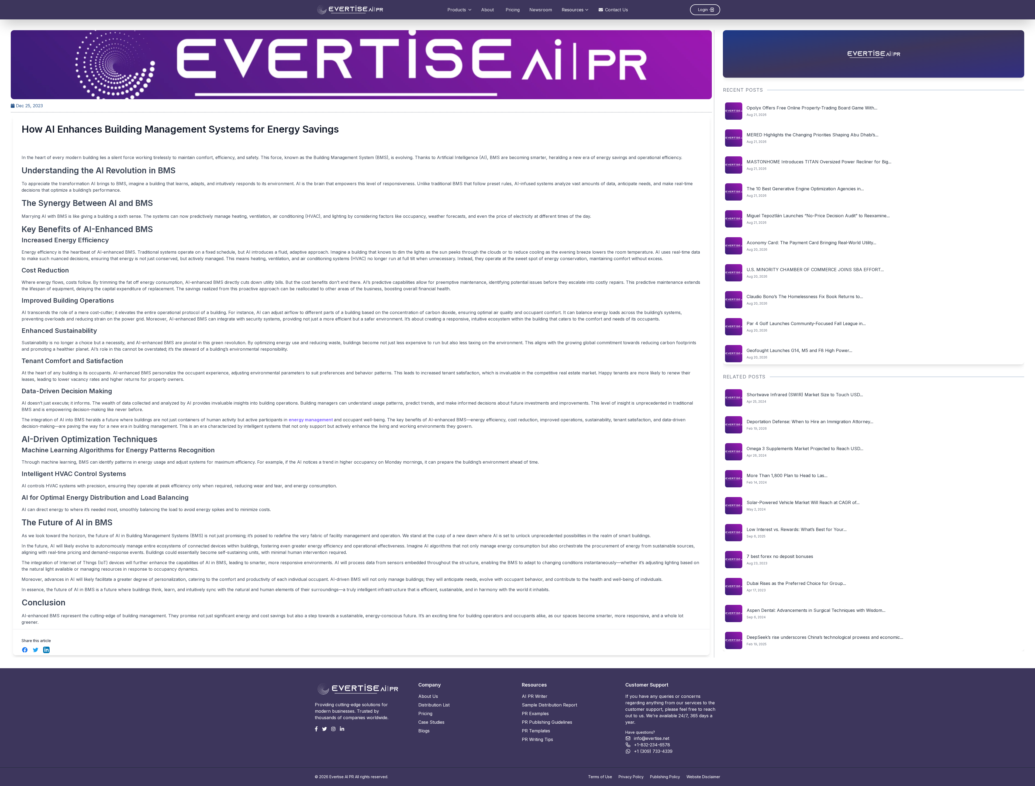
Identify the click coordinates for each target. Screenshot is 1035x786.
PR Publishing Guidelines (547, 722)
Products (456, 9)
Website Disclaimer (703, 776)
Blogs (424, 730)
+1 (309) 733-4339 (653, 751)
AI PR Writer (534, 696)
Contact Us (616, 9)
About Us (428, 696)
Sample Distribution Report (549, 705)
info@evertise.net (651, 738)
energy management (311, 419)
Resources (573, 9)
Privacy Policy (631, 776)
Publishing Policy (665, 776)
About (487, 9)
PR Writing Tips (537, 739)
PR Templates (536, 730)
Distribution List (434, 705)
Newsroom (540, 9)
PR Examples (535, 713)
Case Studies (431, 722)
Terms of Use (600, 776)
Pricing (513, 9)
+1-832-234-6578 (652, 744)
